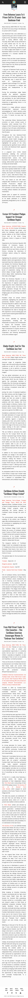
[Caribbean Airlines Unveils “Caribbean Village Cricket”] (14, 487)
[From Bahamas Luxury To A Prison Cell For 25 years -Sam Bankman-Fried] (14, 7)
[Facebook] (7, 993)
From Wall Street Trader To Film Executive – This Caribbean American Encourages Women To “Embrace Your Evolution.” (14, 632)
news (20, 23)
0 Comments (14, 23)
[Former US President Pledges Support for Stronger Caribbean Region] (14, 210)
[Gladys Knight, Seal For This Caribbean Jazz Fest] (14, 342)
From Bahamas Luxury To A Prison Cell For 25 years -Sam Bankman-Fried (14, 17)
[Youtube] (20, 993)
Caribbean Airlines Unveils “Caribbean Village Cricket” (14, 492)
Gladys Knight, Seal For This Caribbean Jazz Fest (14, 347)
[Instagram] (12, 993)
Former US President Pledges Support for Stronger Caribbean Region (14, 216)
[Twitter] (16, 993)
